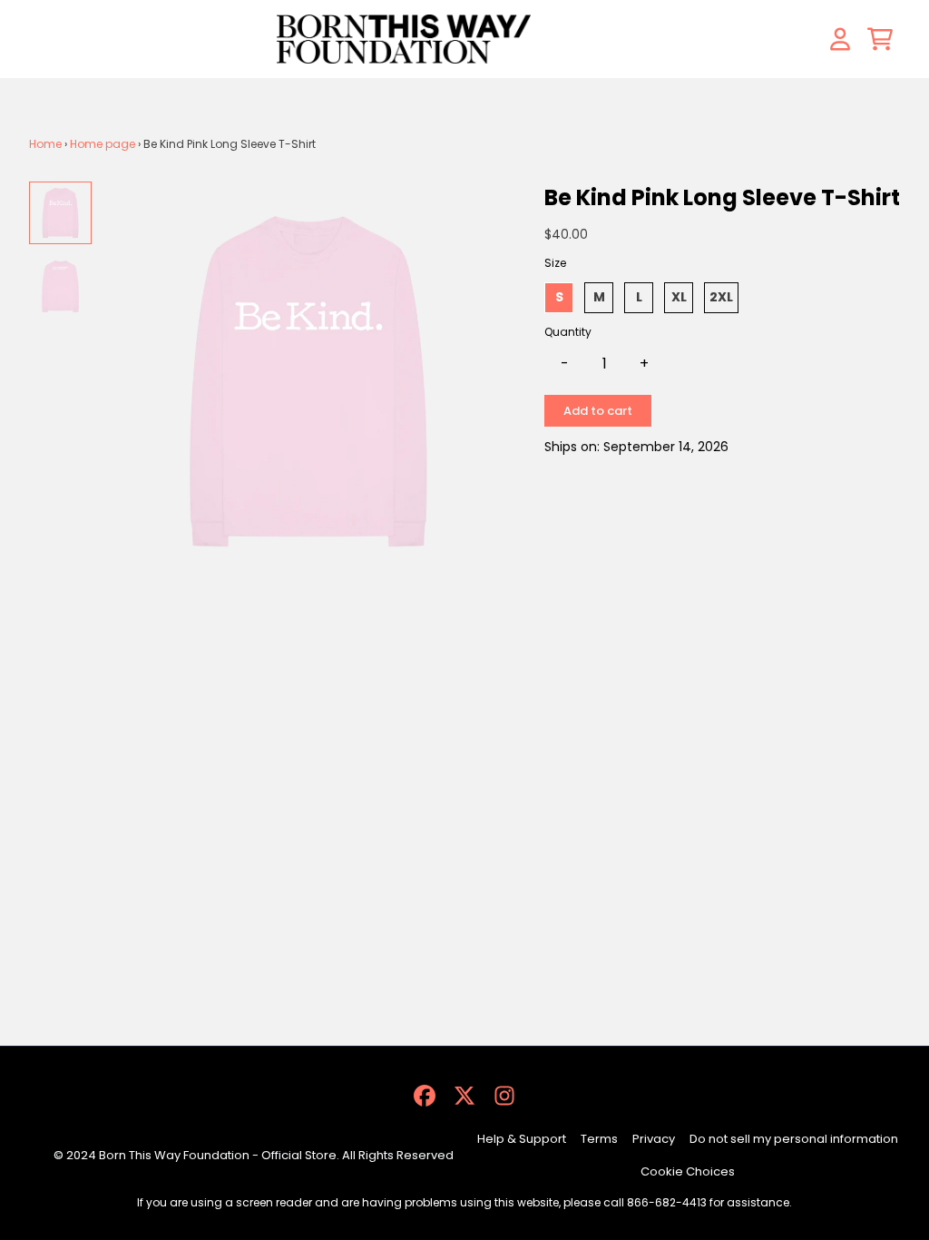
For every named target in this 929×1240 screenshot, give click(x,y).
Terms (599, 1138)
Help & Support (521, 1138)
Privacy (653, 1138)
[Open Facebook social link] (425, 1096)
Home (45, 144)
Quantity (568, 332)
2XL (721, 297)
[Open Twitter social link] (464, 1096)
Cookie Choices (688, 1171)
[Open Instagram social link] (504, 1096)
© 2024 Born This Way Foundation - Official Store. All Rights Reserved (254, 1155)
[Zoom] (308, 382)
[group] (60, 213)
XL (679, 297)
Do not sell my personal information (793, 1138)
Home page (102, 144)
